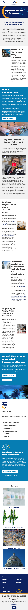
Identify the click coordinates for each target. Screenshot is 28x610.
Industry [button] (6, 436)
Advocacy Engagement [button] (11, 422)
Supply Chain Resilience (14, 548)
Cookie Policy (14, 604)
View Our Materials (8, 118)
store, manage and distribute (8, 235)
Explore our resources (9, 471)
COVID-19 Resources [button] (10, 425)
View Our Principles (9, 375)
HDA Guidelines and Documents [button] (10, 432)
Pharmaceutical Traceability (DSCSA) (14, 568)
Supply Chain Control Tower (18, 299)
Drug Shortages (14, 507)
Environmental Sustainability (14, 528)
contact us (6, 380)
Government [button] (7, 428)
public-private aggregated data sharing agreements (9, 223)
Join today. (15, 475)
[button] (4, 2)
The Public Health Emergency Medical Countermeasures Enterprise (18, 296)
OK (14, 607)
